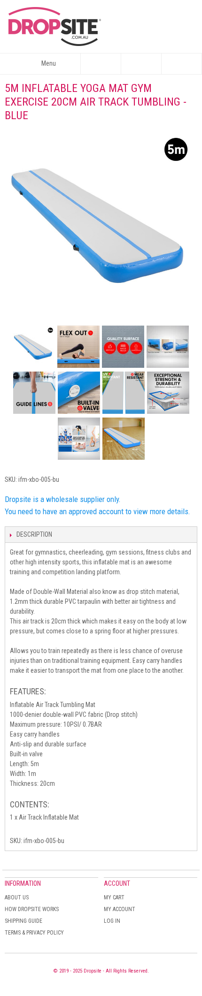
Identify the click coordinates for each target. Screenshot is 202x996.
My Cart (114, 897)
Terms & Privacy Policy (34, 932)
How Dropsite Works (32, 909)
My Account (119, 909)
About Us (17, 897)
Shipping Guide (23, 921)
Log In (112, 921)
